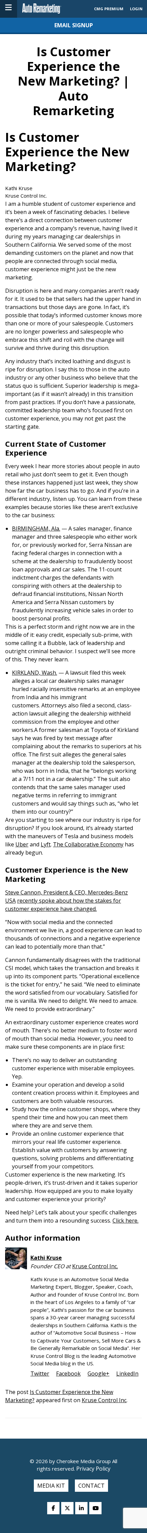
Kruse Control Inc (104, 1400)
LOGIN (136, 8)
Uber (21, 844)
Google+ (98, 1373)
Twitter (39, 1373)
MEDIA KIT (51, 1485)
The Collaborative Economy (88, 844)
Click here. (125, 1220)
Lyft (46, 844)
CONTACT (91, 1485)
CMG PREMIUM (108, 8)
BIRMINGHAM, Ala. (36, 528)
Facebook (68, 1373)
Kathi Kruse (46, 1257)
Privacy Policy (92, 1468)
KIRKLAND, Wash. (34, 672)
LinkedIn (127, 1373)
